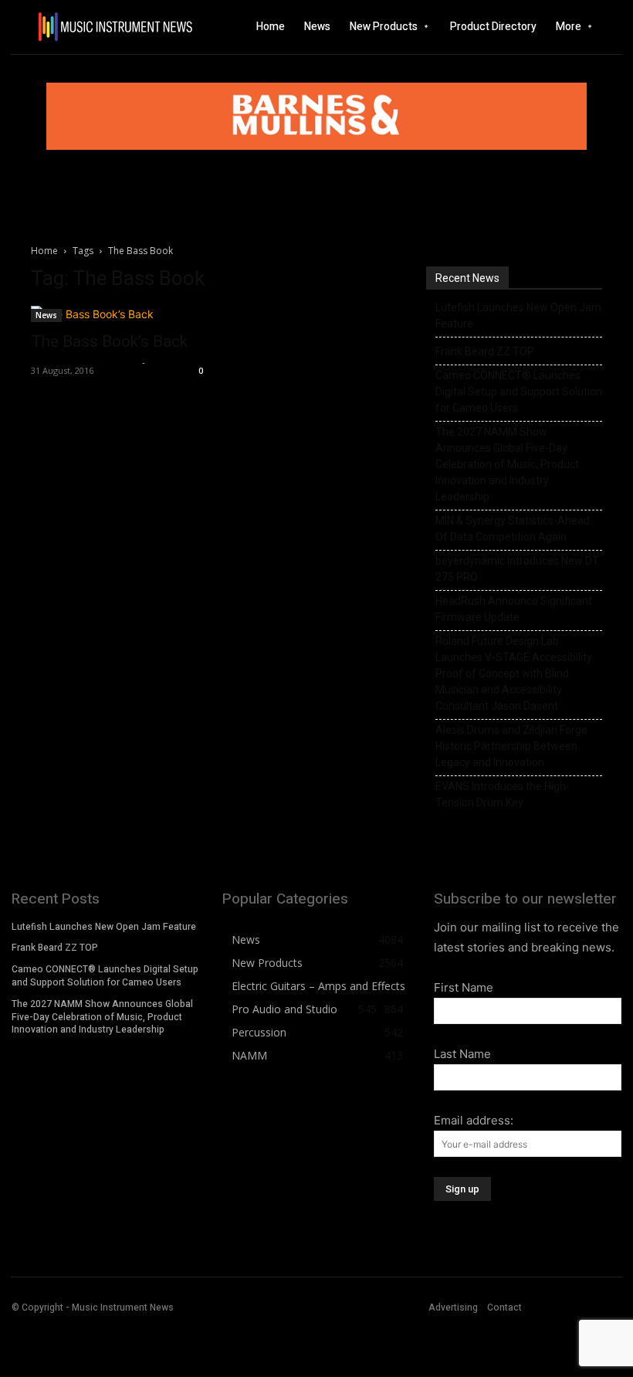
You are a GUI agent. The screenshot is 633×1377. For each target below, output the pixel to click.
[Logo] (88, 26)
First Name (463, 987)
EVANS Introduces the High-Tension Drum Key (502, 794)
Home (44, 250)
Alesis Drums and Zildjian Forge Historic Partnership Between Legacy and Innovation (511, 746)
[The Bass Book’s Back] (119, 314)
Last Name (462, 1053)
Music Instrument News (84, 362)
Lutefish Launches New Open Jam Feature (518, 315)
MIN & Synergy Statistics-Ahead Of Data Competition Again (512, 528)
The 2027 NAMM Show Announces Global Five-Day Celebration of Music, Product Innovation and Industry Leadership (507, 464)
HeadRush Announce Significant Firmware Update (513, 609)
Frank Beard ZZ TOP (484, 351)
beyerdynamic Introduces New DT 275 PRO (517, 569)
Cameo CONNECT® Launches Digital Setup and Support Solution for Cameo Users (518, 391)
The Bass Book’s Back (109, 341)
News (46, 315)
